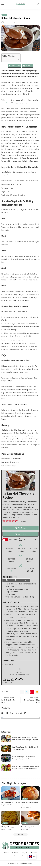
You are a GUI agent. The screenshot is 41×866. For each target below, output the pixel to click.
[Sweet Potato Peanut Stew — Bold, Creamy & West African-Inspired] (6, 748)
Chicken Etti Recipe (7, 827)
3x (25, 580)
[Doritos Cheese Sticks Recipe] (10, 793)
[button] (4, 521)
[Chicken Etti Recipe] (10, 818)
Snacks (4, 14)
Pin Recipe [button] (22, 534)
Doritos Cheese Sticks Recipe (10, 802)
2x (16, 580)
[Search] (38, 4)
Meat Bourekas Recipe (28, 827)
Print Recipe (28, 66)
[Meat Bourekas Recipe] (30, 818)
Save (33, 692)
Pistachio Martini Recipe (8, 466)
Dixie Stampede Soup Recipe (10, 462)
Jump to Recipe (15, 66)
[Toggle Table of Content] (16, 59)
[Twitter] (27, 692)
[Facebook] (22, 692)
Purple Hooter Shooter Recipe (10, 458)
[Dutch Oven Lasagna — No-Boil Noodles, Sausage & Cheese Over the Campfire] (6, 758)
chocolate (4, 103)
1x (7, 580)
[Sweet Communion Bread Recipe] (30, 793)
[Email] (37, 692)
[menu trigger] (3, 4)
